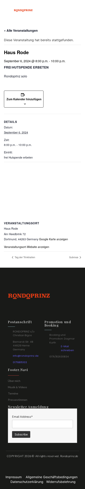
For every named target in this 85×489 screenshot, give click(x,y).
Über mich (14, 380)
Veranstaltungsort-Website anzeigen (26, 247)
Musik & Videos (17, 387)
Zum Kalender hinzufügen (24, 99)
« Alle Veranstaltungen (21, 30)
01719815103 (20, 362)
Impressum (16, 477)
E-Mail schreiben (67, 348)
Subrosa (74, 257)
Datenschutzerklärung (28, 482)
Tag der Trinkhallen (24, 257)
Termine (13, 393)
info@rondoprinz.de (26, 356)
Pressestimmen (17, 399)
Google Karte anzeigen (53, 239)
